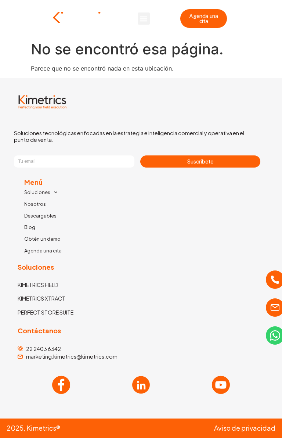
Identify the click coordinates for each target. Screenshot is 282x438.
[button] (144, 18)
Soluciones (37, 192)
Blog (29, 227)
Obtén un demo (42, 239)
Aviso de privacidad (244, 428)
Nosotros (35, 204)
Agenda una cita (43, 251)
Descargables (40, 216)
